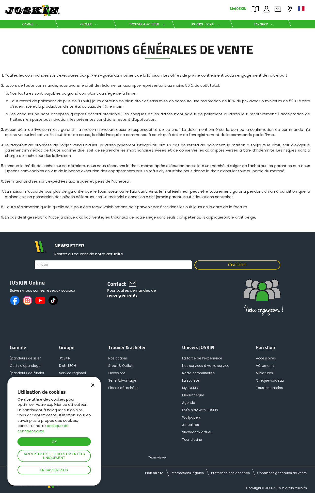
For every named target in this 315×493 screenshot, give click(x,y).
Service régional (72, 373)
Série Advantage (122, 380)
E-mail (43, 265)
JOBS (267, 8)
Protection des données (230, 473)
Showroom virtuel (196, 432)
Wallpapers (191, 417)
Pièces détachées (123, 388)
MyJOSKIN (238, 8)
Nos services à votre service (205, 365)
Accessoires (266, 358)
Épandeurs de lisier (25, 358)
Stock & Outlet (120, 365)
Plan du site (154, 473)
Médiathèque (193, 395)
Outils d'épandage (25, 365)
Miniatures (264, 373)
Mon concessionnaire (290, 8)
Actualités (190, 425)
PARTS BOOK (256, 8)
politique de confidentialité (43, 428)
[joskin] (32, 14)
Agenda (188, 402)
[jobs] (262, 299)
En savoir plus (54, 470)
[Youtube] (40, 300)
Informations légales (187, 473)
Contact (279, 8)
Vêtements (265, 365)
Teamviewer (157, 457)
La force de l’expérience (202, 358)
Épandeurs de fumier (27, 373)
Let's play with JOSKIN (200, 410)
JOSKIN (64, 358)
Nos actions (118, 358)
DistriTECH (67, 365)
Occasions (117, 373)
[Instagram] (27, 300)
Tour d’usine (192, 439)
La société (190, 380)
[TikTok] (53, 300)
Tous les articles (269, 388)
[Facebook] (15, 300)
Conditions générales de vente (282, 473)
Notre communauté (198, 373)
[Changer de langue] (303, 8)
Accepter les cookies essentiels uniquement (54, 455)
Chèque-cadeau (270, 380)
